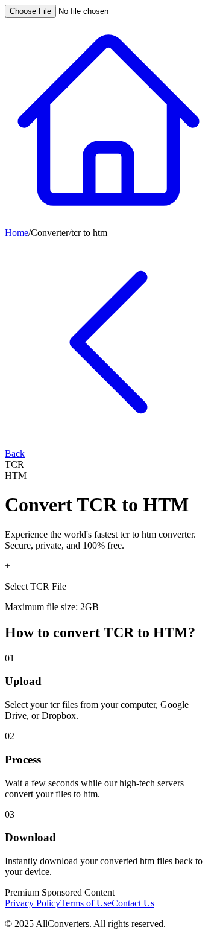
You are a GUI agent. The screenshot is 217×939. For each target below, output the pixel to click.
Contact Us (133, 903)
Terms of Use (86, 903)
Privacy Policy (32, 903)
